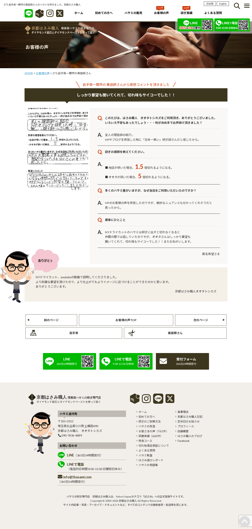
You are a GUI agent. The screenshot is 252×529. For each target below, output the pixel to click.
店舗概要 (183, 431)
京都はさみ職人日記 (189, 416)
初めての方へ (104, 13)
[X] (59, 15)
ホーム (78, 13)
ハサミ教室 (145, 455)
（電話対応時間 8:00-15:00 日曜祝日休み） (95, 466)
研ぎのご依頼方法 (150, 421)
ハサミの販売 (133, 13)
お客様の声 (161, 13)
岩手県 (73, 333)
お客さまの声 (153, 431)
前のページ (51, 320)
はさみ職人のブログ (189, 436)
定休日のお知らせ (188, 421)
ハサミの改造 (147, 426)
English (223, 3)
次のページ (200, 320)
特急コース (145, 440)
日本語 (209, 3)
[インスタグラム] (49, 15)
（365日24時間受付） (85, 455)
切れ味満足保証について (154, 445)
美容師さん (175, 333)
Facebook (183, 440)
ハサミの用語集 (148, 465)
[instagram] (146, 401)
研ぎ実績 (186, 13)
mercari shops (135, 399)
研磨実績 (151, 436)
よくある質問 (213, 13)
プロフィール (185, 426)
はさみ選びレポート (151, 460)
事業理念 (183, 411)
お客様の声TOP (126, 320)
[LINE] (29, 15)
